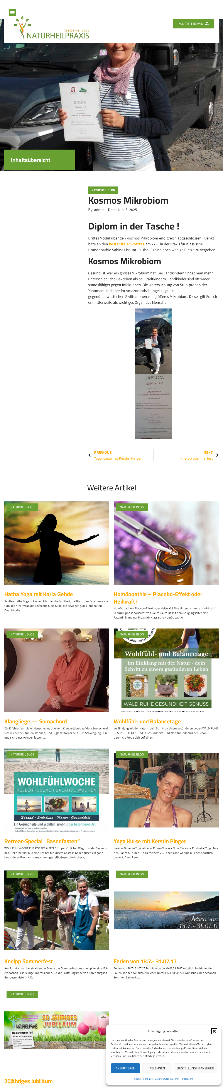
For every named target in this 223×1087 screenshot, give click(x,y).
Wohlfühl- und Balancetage (147, 721)
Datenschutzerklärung (167, 1078)
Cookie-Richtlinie (143, 1078)
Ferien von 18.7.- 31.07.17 (145, 961)
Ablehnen (157, 1068)
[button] (214, 1031)
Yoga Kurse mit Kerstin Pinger (150, 841)
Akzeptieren (125, 1068)
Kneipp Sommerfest (28, 961)
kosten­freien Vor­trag (127, 243)
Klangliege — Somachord (35, 721)
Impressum (187, 1078)
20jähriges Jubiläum (28, 1081)
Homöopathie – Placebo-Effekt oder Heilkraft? (158, 598)
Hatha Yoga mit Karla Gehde (38, 594)
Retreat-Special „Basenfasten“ (42, 841)
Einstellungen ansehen (195, 1068)
